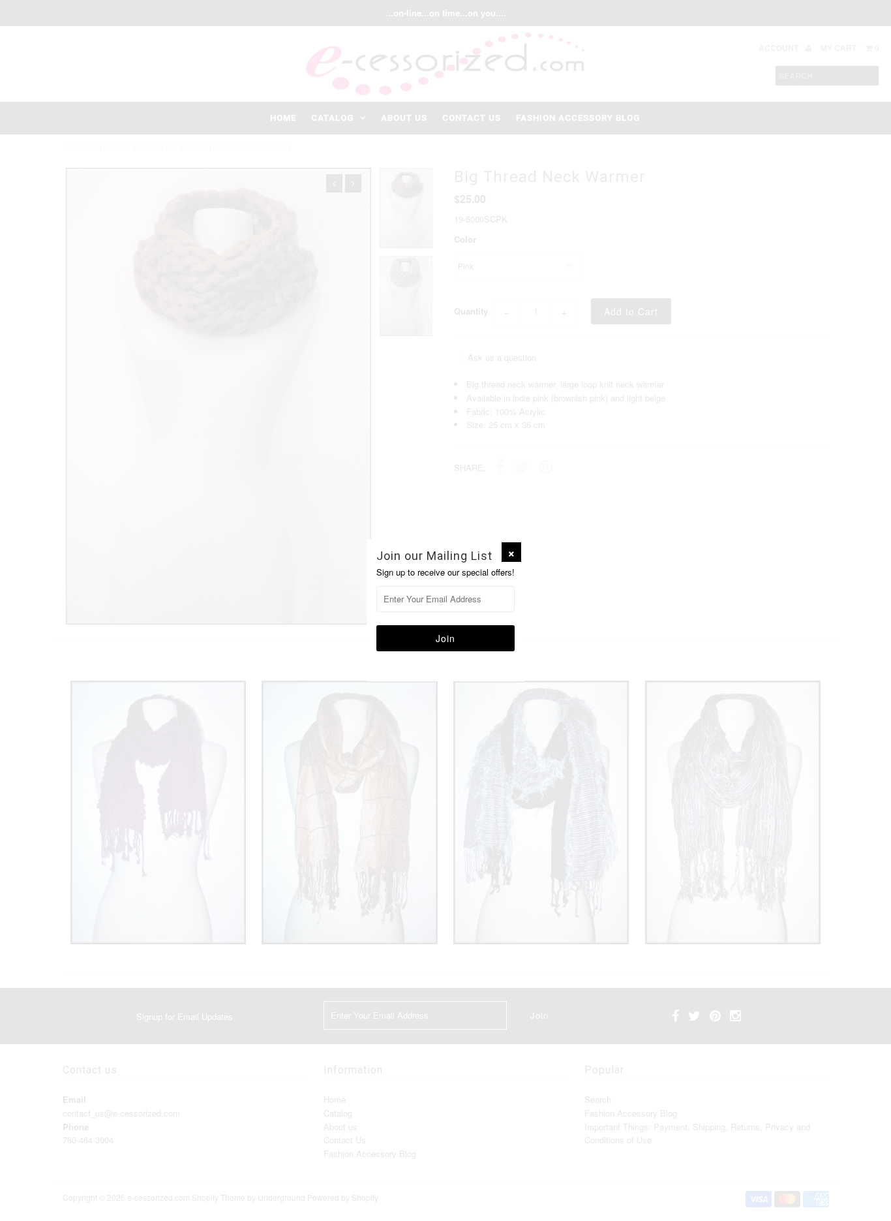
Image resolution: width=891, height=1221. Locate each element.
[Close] (511, 552)
